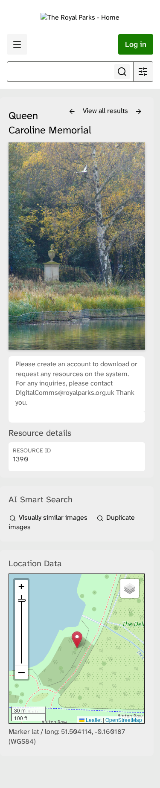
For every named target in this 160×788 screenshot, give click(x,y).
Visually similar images (53, 517)
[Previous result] (72, 112)
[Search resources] (122, 71)
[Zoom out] (21, 672)
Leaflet (93, 719)
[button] (77, 640)
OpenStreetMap (123, 719)
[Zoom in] (21, 586)
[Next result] (138, 112)
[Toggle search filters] (143, 71)
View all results (106, 110)
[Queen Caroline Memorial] (77, 246)
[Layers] (129, 588)
